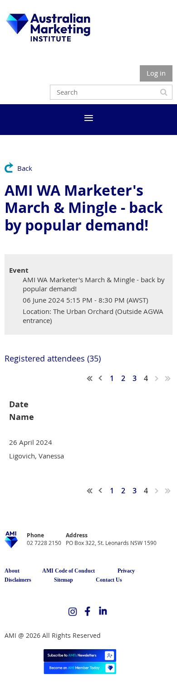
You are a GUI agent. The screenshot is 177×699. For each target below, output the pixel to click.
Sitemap (63, 580)
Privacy (126, 571)
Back (24, 168)
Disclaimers (18, 580)
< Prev (100, 378)
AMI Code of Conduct (68, 571)
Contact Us (109, 580)
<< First (89, 378)
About (12, 571)
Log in (156, 72)
